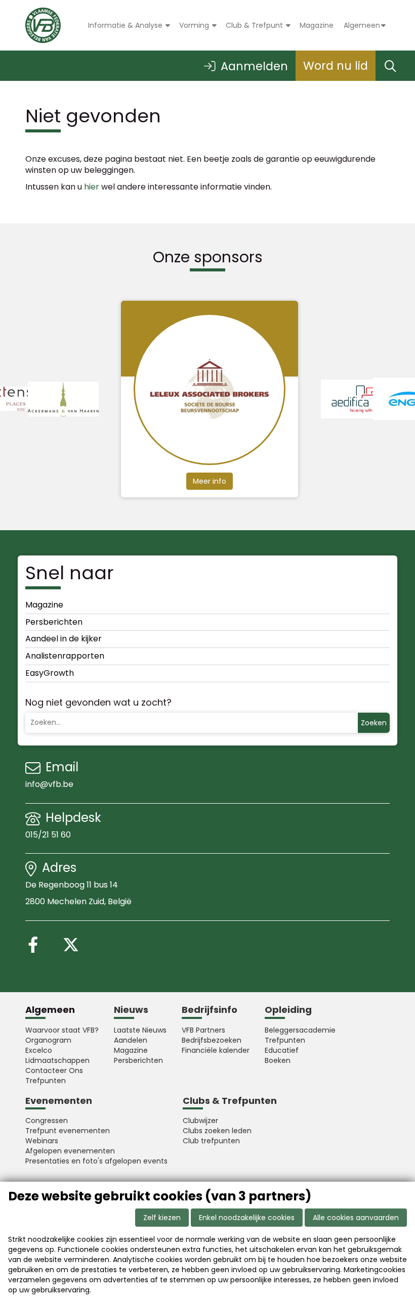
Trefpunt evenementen (67, 1131)
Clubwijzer (200, 1120)
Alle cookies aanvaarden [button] (356, 1218)
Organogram (48, 1040)
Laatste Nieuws (140, 1030)
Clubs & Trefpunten (230, 1100)
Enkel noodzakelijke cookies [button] (247, 1218)
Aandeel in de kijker (63, 638)
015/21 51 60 (49, 835)
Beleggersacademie (300, 1030)
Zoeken (374, 723)
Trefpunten (45, 1081)
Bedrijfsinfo (209, 1009)
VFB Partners (203, 1030)
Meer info (209, 481)
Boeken (277, 1060)
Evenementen (58, 1100)
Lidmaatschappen (57, 1060)
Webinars (41, 1141)
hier (91, 187)
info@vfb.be (49, 784)
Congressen (46, 1120)
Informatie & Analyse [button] (126, 25)
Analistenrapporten (64, 656)
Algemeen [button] (362, 25)
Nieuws (131, 1009)
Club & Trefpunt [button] (255, 25)
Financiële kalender (216, 1050)
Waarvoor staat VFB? (62, 1030)
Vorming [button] (195, 25)
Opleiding (288, 1009)
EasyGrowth (49, 673)
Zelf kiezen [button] (162, 1218)
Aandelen (130, 1040)
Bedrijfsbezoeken (211, 1040)
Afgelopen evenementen (70, 1151)
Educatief (282, 1050)
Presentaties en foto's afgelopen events (96, 1161)
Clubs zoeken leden (217, 1131)
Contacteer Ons (54, 1070)
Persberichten (53, 622)
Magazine (317, 25)
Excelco (38, 1050)
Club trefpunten (211, 1141)
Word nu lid (335, 66)
